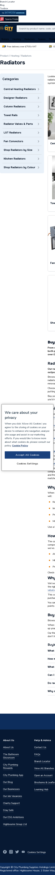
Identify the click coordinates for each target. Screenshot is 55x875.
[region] (27, 437)
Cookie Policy (20, 445)
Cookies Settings (27, 463)
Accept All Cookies (27, 455)
